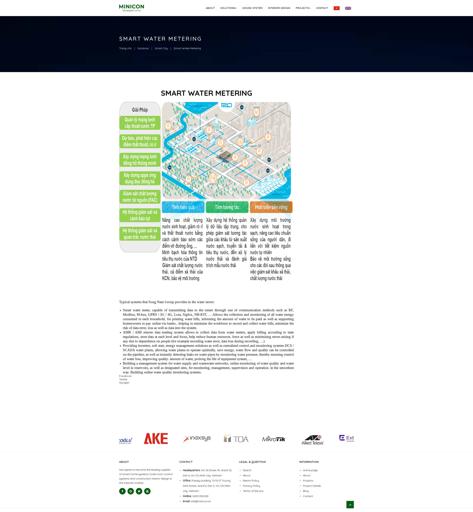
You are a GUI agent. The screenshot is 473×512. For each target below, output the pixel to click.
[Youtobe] (147, 491)
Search (247, 470)
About (210, 7)
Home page (310, 470)
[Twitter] (139, 491)
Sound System (252, 7)
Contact (322, 7)
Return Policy (251, 480)
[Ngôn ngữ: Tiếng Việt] (337, 8)
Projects (302, 7)
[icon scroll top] (350, 504)
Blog (306, 491)
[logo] (136, 8)
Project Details (312, 485)
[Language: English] (348, 8)
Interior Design (279, 7)
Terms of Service (253, 491)
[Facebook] (122, 491)
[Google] (130, 491)
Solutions (227, 7)
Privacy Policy (251, 485)
